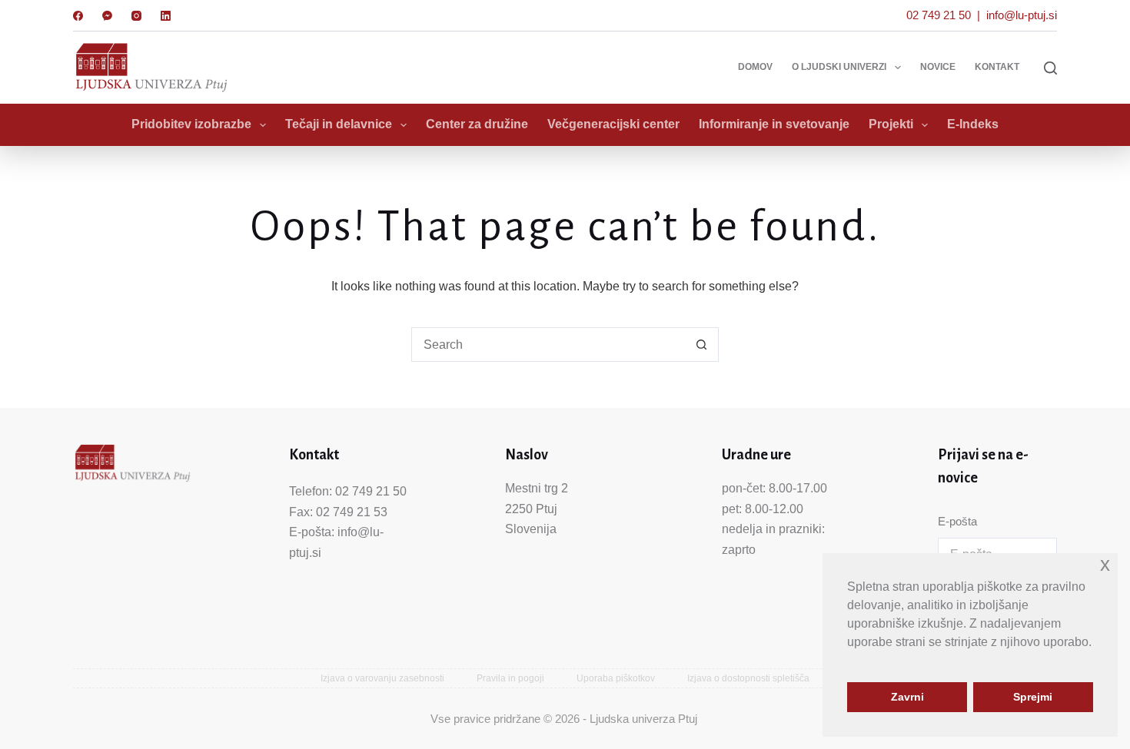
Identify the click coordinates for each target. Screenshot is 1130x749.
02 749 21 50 (938, 15)
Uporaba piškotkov (616, 678)
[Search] (1050, 68)
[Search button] (701, 344)
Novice (938, 66)
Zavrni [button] (907, 697)
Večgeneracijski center (613, 124)
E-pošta (957, 521)
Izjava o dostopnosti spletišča (748, 678)
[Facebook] (78, 16)
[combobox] (548, 344)
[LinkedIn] (166, 16)
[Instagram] (136, 16)
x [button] (1105, 564)
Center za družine (477, 124)
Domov (755, 66)
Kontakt (997, 66)
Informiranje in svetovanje (774, 124)
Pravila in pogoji (510, 678)
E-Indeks (973, 124)
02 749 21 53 (351, 512)
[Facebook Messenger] (107, 16)
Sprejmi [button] (1032, 697)
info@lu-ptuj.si (1021, 15)
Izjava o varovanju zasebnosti (382, 678)
